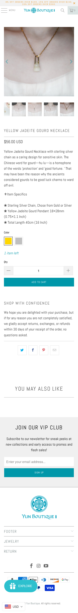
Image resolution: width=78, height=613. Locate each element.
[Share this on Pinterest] (43, 350)
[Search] (63, 10)
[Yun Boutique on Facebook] (31, 566)
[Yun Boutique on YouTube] (46, 566)
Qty (5, 262)
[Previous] (7, 61)
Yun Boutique (33, 603)
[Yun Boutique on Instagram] (39, 566)
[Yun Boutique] (39, 10)
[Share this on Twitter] (22, 350)
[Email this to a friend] (54, 350)
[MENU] (2, 10)
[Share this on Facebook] (32, 350)
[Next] (71, 61)
